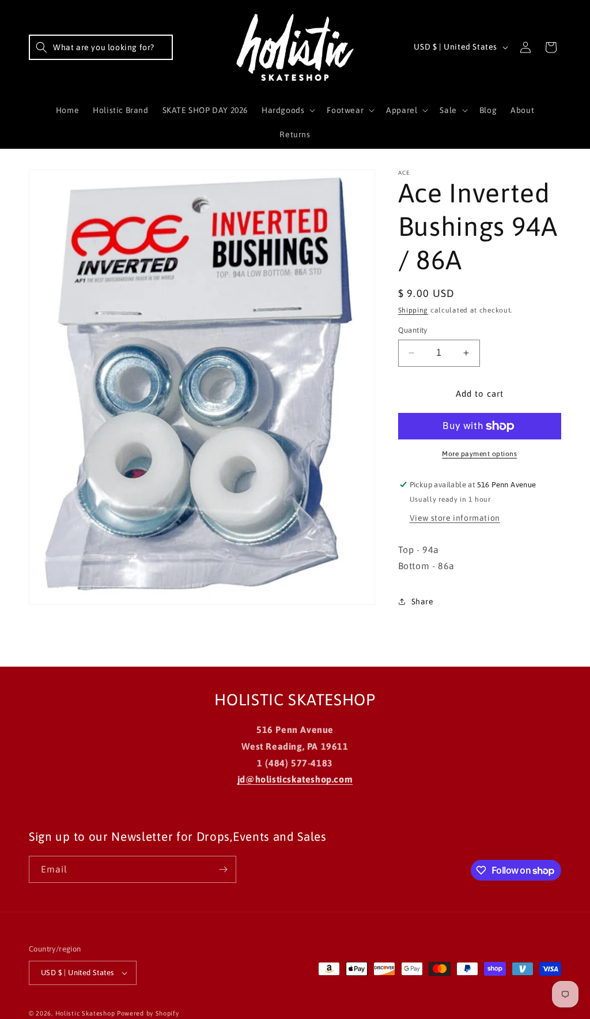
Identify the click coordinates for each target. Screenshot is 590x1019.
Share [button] (422, 601)
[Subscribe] (223, 869)
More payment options (479, 454)
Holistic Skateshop (85, 1013)
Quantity (413, 330)
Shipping (413, 310)
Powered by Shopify (148, 1013)
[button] (101, 47)
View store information (455, 517)
